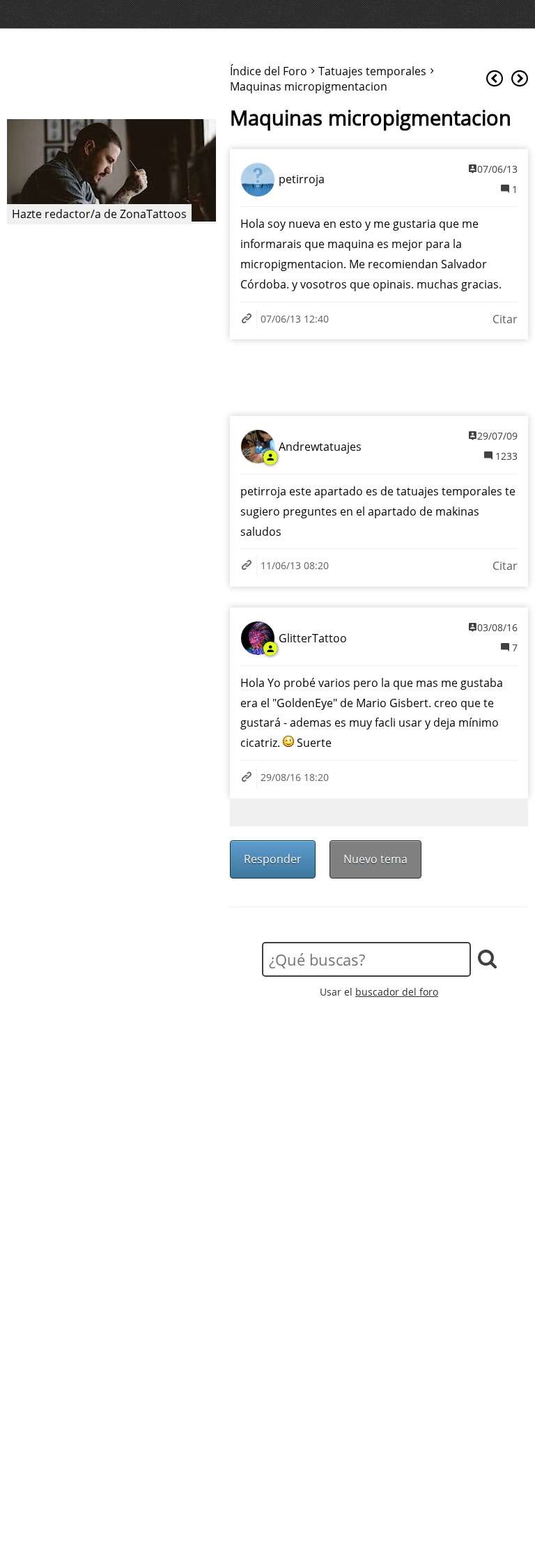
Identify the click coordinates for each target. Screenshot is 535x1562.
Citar (505, 319)
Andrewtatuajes (320, 446)
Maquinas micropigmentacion (370, 118)
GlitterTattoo (313, 638)
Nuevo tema (375, 859)
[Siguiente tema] (519, 79)
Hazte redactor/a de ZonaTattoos (99, 214)
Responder (273, 859)
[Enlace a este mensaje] (248, 319)
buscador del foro (396, 991)
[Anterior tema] (494, 79)
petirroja (302, 179)
